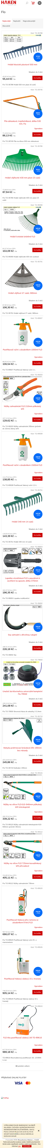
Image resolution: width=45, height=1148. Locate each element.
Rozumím (26, 1146)
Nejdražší (16, 21)
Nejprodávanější (29, 21)
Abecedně (6, 26)
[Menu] (39, 3)
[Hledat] (27, 3)
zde (19, 1146)
